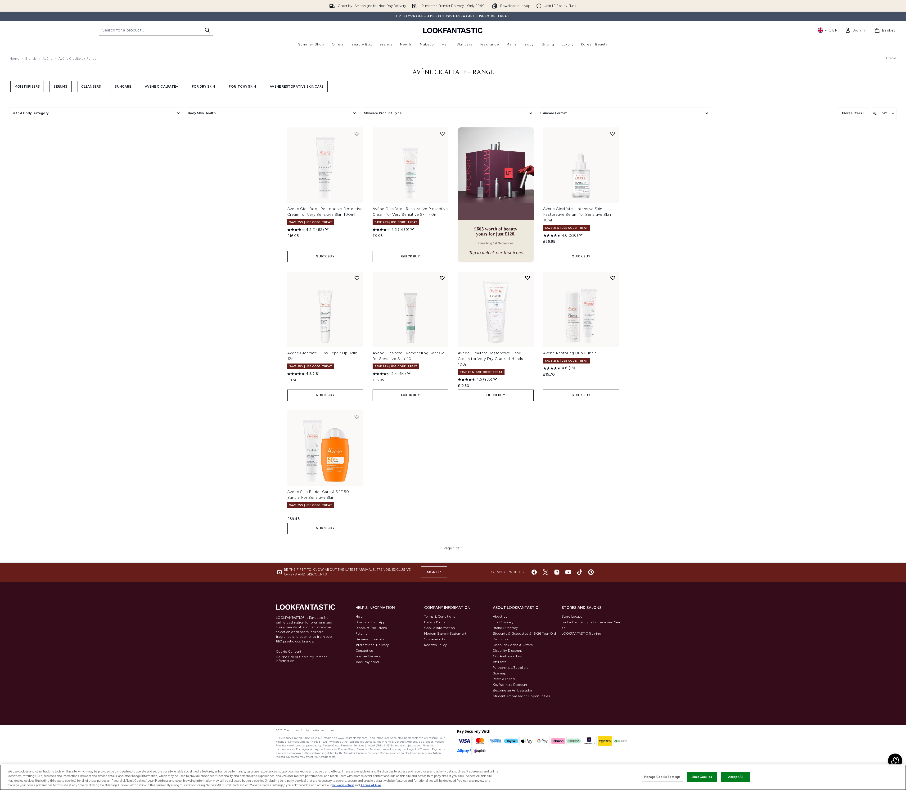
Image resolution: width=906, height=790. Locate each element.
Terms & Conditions (439, 617)
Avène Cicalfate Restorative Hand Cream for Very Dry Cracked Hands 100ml (490, 359)
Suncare (123, 87)
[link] (856, 30)
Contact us (364, 651)
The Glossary (503, 622)
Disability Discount (507, 651)
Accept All (735, 777)
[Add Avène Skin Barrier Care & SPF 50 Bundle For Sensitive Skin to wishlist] (357, 416)
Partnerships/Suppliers (510, 668)
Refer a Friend (504, 679)
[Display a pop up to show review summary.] (327, 229)
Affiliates (500, 662)
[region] (453, 777)
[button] (496, 194)
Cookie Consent (289, 652)
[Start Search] (207, 30)
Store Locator (573, 617)
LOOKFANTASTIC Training (581, 634)
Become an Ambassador (512, 690)
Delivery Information (372, 639)
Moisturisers (27, 87)
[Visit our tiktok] (579, 572)
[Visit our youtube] (568, 572)
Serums (60, 87)
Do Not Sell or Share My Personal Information (302, 659)
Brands (30, 59)
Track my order (367, 662)
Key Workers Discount (510, 685)
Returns (361, 634)
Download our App (371, 622)
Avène (47, 59)
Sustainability (434, 639)
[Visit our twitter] (545, 572)
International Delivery (372, 645)
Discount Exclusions (371, 628)
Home (14, 59)
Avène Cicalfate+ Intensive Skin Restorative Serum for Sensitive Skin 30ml (577, 214)
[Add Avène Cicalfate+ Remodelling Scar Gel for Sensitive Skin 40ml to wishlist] (442, 277)
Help (359, 617)
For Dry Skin (203, 87)
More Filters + (853, 113)
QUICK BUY (325, 256)
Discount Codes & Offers (513, 645)
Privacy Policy (434, 622)
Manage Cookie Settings (662, 777)
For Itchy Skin (242, 87)
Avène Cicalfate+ (161, 87)
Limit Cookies (702, 777)
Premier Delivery (368, 656)
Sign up (434, 572)
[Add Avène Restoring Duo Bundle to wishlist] (612, 277)
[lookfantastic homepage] (452, 30)
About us (500, 617)
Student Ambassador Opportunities (521, 696)
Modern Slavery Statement (445, 634)
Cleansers (91, 87)
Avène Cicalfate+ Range (453, 72)
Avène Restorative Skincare (297, 87)
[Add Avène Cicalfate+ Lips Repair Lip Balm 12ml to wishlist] (357, 277)
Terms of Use (371, 785)
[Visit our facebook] (534, 572)
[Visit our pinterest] (591, 572)
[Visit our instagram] (557, 572)
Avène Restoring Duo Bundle (570, 353)
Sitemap (499, 673)
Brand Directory (505, 628)
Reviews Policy (435, 645)
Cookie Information (439, 628)
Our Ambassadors (507, 656)
